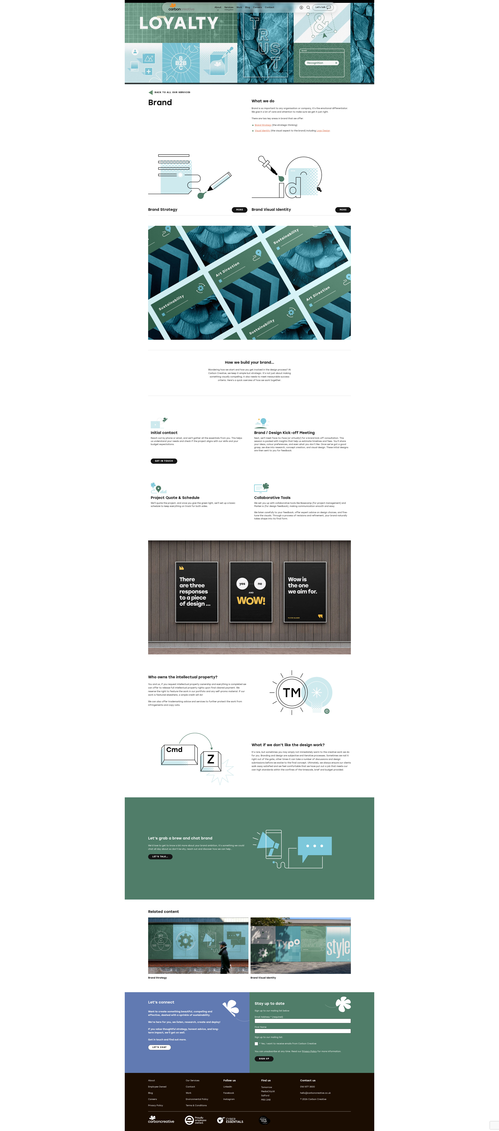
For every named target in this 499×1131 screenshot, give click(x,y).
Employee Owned (157, 1087)
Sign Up (264, 1059)
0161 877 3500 (307, 1087)
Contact (269, 7)
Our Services (192, 1081)
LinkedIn (227, 1087)
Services (228, 7)
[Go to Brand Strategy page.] (198, 949)
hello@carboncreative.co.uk (315, 1093)
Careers (257, 7)
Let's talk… (160, 857)
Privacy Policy (309, 1052)
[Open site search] (308, 7)
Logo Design (323, 131)
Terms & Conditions (196, 1106)
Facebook (228, 1093)
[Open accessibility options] (301, 7)
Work (239, 7)
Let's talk (321, 7)
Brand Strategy (263, 125)
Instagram (229, 1099)
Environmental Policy (197, 1099)
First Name (260, 1027)
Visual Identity (262, 131)
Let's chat (159, 1047)
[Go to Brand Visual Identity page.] (301, 949)
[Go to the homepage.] (181, 7)
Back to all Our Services (172, 92)
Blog (247, 7)
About (218, 7)
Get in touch (164, 461)
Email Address (269, 1017)
